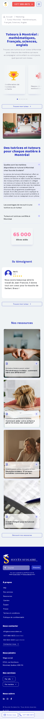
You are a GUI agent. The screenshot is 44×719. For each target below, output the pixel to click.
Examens (9, 419)
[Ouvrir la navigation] (38, 4)
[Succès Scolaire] (22, 559)
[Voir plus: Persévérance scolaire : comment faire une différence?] (36, 363)
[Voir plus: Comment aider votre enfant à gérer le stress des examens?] (36, 414)
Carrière (6, 600)
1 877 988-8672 (22, 4)
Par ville (8, 679)
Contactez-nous (9, 644)
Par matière (9, 684)
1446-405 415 (9, 640)
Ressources (7, 596)
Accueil (9, 17)
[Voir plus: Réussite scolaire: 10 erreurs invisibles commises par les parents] (36, 464)
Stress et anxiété (25, 419)
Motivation (9, 368)
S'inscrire (36, 567)
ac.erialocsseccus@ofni (12, 631)
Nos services (8, 592)
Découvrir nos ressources (22, 535)
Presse (5, 609)
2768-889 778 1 (9, 636)
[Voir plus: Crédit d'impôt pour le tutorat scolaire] (36, 517)
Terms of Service (27, 574)
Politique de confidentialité (13, 617)
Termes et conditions (11, 613)
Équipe (6, 605)
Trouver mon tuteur (21, 106)
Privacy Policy (16, 574)
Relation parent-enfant (21, 368)
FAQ (4, 588)
